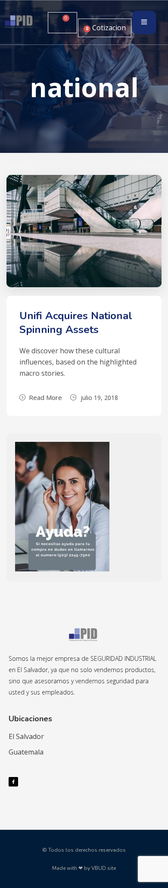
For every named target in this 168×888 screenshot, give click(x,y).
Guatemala (26, 752)
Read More (45, 397)
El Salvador (26, 736)
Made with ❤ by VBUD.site (84, 868)
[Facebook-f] (13, 782)
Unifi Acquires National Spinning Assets (75, 322)
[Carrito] (62, 22)
